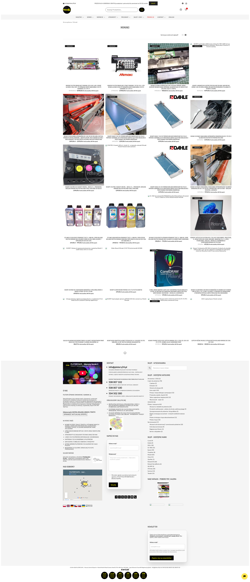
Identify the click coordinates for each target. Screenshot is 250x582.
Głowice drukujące (155, 388)
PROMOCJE (150, 17)
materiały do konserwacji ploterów (79, 439)
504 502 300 (115, 393)
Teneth (150, 473)
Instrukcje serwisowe (156, 427)
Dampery (152, 385)
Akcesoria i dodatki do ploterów (159, 406)
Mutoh (150, 454)
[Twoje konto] (180, 9)
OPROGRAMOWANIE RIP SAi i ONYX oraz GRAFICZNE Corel (82, 431)
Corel (149, 440)
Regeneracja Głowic (156, 429)
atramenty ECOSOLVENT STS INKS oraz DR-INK (81, 434)
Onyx (149, 457)
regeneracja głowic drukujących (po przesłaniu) (79, 448)
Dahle (149, 443)
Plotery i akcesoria (153, 404)
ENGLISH (171, 17)
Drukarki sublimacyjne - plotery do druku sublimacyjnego (167, 409)
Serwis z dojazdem (155, 431)
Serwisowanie (152, 422)
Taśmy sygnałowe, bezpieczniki (159, 397)
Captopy (152, 383)
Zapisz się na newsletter (162, 558)
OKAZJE (150, 402)
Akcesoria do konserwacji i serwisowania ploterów (165, 424)
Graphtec (150, 452)
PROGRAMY (124, 17)
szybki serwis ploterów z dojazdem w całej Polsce (81, 444)
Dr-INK (150, 447)
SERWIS (89, 17)
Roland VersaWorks (154, 464)
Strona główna (67, 22)
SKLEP (153, 3)
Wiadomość (113, 454)
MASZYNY (79, 17)
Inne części (153, 390)
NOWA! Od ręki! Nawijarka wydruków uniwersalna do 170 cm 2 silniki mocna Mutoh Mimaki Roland (211, 137)
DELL (149, 445)
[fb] (116, 497)
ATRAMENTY (112, 17)
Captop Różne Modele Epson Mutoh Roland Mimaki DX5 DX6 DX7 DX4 (210, 341)
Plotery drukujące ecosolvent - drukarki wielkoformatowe (167, 414)
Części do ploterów (153, 381)
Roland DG (151, 461)
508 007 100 (115, 387)
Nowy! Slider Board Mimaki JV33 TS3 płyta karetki (126, 290)
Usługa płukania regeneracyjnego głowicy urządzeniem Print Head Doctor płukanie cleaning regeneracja (83, 341)
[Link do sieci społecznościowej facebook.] (182, 3)
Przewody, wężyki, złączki (157, 395)
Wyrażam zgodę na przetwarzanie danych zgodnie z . (124, 476)
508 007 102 (115, 382)
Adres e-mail (113, 443)
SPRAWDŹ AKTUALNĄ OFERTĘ (75, 414)
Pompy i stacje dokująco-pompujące (160, 392)
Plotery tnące (154, 420)
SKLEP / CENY (138, 17)
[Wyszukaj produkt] (142, 10)
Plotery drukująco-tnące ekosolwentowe (162, 417)
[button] (182, 35)
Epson (149, 450)
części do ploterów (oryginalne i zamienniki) (82, 437)
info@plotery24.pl (70, 3)
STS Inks (150, 468)
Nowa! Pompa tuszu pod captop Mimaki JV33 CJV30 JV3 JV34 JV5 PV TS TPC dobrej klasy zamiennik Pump (168, 341)
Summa (150, 471)
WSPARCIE (100, 17)
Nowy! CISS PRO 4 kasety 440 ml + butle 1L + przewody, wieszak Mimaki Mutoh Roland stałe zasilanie (126, 187)
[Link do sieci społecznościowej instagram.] (186, 3)
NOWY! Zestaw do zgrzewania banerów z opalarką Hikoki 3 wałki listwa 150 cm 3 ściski (83, 290)
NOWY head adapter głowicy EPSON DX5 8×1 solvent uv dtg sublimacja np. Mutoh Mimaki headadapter (126, 341)
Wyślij (113, 485)
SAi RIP (150, 466)
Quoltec (150, 459)
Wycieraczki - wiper (156, 399)
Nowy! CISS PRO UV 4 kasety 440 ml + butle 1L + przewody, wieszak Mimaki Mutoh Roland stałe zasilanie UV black (83, 187)
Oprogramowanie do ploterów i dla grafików (163, 411)
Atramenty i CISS (153, 378)
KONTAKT (161, 17)
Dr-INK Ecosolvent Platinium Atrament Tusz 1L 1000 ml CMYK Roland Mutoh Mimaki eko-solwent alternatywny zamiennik (168, 238)
